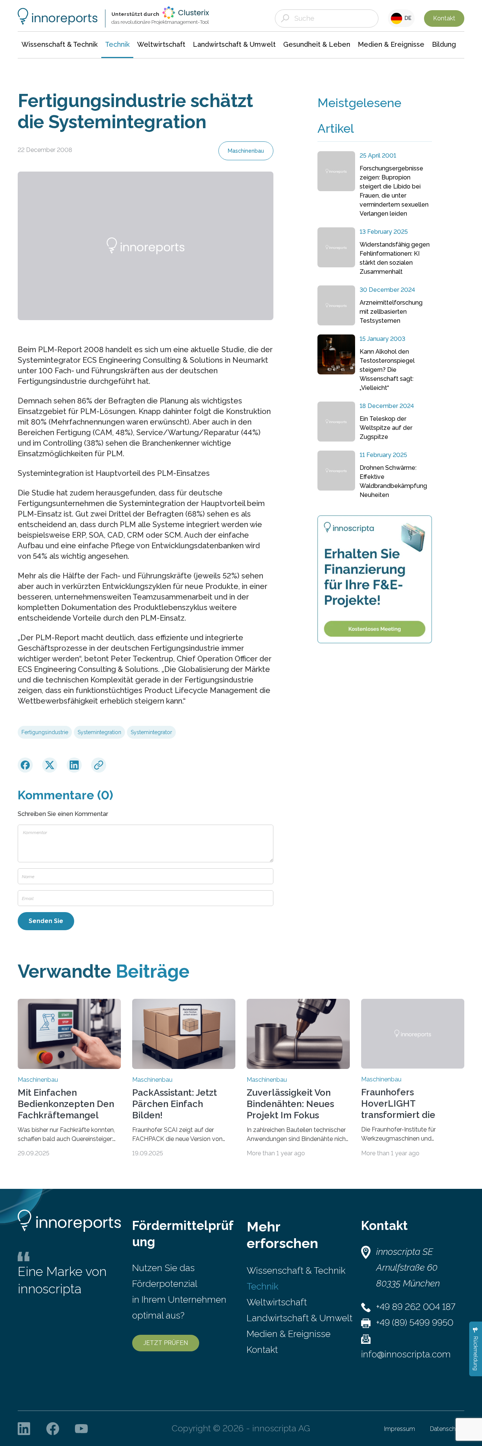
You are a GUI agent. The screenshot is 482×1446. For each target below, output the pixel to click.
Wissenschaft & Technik (296, 1270)
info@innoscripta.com (406, 1354)
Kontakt (444, 18)
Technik (262, 1286)
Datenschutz (447, 1428)
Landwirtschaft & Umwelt (299, 1318)
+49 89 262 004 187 (415, 1306)
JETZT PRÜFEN (165, 1342)
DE (407, 18)
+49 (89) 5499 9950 (414, 1322)
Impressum (399, 1428)
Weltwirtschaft (277, 1302)
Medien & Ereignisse (289, 1333)
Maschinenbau (246, 151)
